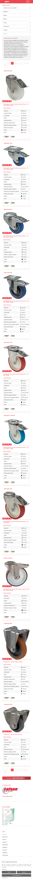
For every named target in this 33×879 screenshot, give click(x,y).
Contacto (4, 850)
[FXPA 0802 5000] (16, 643)
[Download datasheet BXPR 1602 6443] (11, 298)
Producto (4, 834)
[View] (16, 816)
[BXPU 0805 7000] (16, 505)
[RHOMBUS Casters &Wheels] (7, 1)
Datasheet (5, 101)
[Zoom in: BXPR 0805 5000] (8, 233)
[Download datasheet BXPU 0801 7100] (11, 371)
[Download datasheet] (11, 444)
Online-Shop (5, 855)
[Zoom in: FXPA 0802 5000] (8, 659)
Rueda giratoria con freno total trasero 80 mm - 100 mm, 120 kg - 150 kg (15, 168)
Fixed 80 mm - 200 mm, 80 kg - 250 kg (12, 734)
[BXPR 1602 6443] (16, 287)
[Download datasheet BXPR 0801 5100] (11, 165)
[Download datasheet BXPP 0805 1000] (11, 101)
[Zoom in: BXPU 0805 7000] (8, 518)
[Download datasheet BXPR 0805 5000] (11, 233)
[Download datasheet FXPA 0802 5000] (11, 659)
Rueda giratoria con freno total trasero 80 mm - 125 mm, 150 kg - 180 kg (15, 105)
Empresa (4, 842)
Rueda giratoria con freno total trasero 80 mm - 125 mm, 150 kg (15, 374)
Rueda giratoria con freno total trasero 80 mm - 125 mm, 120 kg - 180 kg (15, 236)
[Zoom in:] (8, 444)
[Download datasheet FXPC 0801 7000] (11, 731)
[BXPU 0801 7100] (16, 358)
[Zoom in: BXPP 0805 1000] (8, 101)
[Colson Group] (10, 790)
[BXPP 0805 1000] (16, 87)
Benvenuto (4, 837)
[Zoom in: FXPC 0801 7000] (8, 731)
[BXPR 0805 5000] (16, 223)
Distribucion (5, 844)
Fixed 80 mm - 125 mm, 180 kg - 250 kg (12, 661)
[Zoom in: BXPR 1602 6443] (8, 298)
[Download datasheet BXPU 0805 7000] (11, 518)
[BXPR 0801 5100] (16, 156)
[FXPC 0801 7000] (16, 719)
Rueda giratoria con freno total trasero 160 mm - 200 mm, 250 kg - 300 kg (16, 301)
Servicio (4, 839)
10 (5, 65)
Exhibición (4, 847)
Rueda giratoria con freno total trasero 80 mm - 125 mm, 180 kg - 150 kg (15, 448)
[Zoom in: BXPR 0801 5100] (8, 165)
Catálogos (4, 852)
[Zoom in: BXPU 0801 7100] (8, 371)
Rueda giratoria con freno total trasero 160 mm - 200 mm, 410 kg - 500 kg (16, 590)
